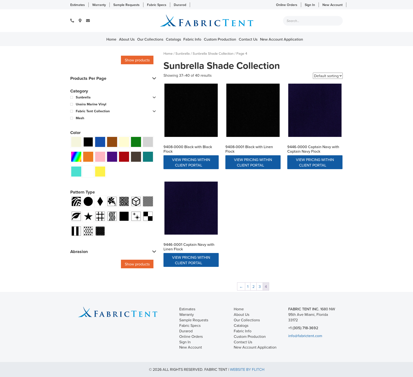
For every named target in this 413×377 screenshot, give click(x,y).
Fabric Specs (156, 4)
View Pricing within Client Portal (191, 162)
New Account (332, 4)
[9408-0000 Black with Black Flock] (191, 110)
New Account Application (281, 39)
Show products (137, 60)
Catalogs (173, 39)
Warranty (99, 4)
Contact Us (248, 39)
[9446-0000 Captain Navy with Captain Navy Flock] (314, 110)
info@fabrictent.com (305, 335)
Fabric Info (192, 39)
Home (111, 39)
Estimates (77, 4)
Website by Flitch (247, 369)
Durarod (180, 4)
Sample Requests (126, 4)
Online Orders (286, 4)
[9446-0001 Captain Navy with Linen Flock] (191, 208)
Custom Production (220, 39)
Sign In (310, 4)
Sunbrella (182, 53)
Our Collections (150, 39)
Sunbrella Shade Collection (213, 53)
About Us (127, 39)
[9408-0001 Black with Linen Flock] (253, 110)
